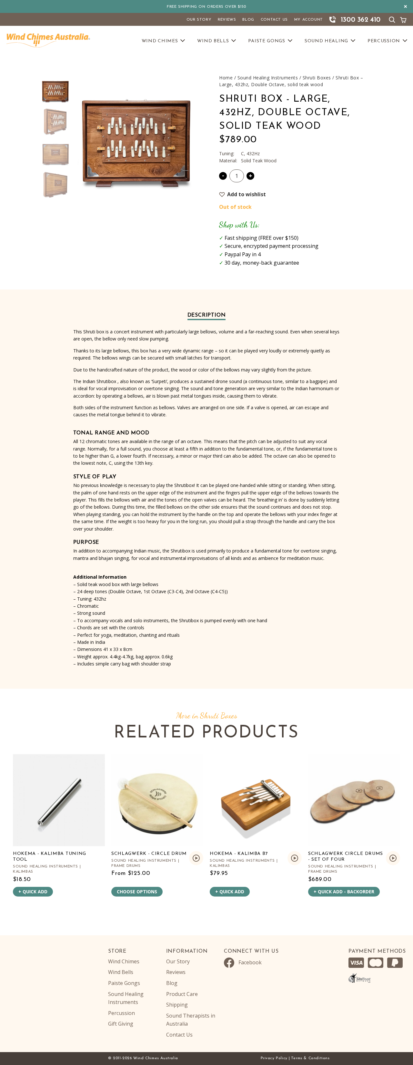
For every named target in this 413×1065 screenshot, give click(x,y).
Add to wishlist (246, 194)
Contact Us (274, 20)
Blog (248, 20)
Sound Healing (326, 41)
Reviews (227, 20)
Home (226, 78)
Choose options (137, 891)
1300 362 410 (361, 20)
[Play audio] (196, 858)
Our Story (198, 20)
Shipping (177, 1004)
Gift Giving (120, 1023)
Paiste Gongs (266, 41)
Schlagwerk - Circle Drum (149, 853)
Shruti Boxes (317, 78)
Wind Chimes (160, 41)
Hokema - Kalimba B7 (239, 853)
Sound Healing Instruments (267, 78)
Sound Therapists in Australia (190, 1020)
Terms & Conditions (310, 1058)
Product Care (182, 994)
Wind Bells (213, 41)
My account (308, 20)
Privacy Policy (274, 1058)
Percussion (384, 41)
